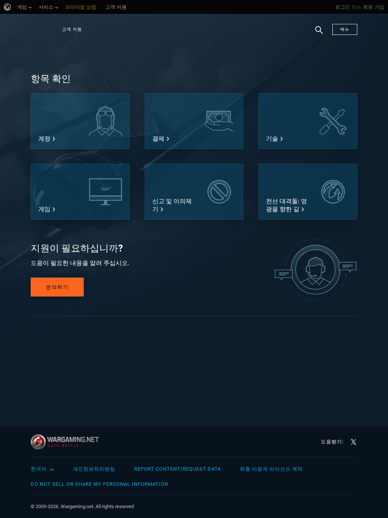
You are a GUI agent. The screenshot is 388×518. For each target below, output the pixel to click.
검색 (316, 34)
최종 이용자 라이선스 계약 (271, 469)
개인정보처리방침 (94, 469)
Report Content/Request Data (177, 469)
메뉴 (344, 29)
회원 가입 (373, 7)
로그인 (342, 7)
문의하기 (57, 287)
